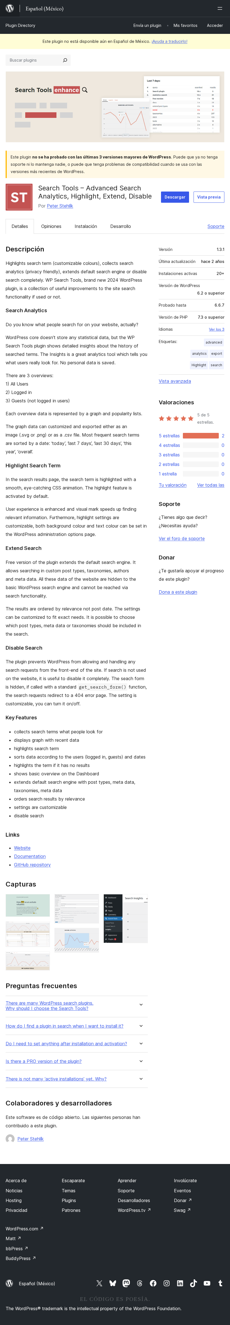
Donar (183, 1200)
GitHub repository (32, 864)
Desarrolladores (134, 1200)
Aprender (127, 1180)
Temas (68, 1190)
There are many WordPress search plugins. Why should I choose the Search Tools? (49, 1005)
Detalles (20, 226)
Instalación (86, 226)
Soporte (216, 226)
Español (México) (37, 1283)
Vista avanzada (175, 381)
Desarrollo (120, 226)
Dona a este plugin (178, 592)
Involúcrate (185, 1180)
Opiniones (51, 226)
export (216, 353)
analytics (199, 353)
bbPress (17, 1248)
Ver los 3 (216, 329)
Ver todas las (210, 485)
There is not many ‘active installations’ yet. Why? (56, 1079)
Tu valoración (173, 485)
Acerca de (16, 1180)
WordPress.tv (134, 1210)
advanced (214, 342)
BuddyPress (21, 1258)
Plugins (69, 1200)
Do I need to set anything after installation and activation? (66, 1043)
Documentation (30, 856)
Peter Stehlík (60, 206)
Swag (182, 1210)
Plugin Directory (20, 25)
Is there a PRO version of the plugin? (44, 1061)
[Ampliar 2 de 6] (42, 929)
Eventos (182, 1190)
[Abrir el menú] (221, 8)
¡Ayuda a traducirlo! (169, 41)
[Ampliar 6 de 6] (140, 901)
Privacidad (16, 1210)
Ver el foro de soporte (182, 538)
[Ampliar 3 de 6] (42, 959)
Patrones (71, 1210)
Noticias (14, 1190)
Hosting (14, 1200)
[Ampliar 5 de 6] (91, 935)
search (216, 365)
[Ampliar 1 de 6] (42, 901)
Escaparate (73, 1180)
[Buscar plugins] (65, 60)
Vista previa (209, 197)
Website (22, 848)
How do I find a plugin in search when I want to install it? (64, 1026)
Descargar (175, 197)
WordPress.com (25, 1228)
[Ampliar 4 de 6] (91, 901)
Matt (13, 1238)
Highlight (199, 365)
